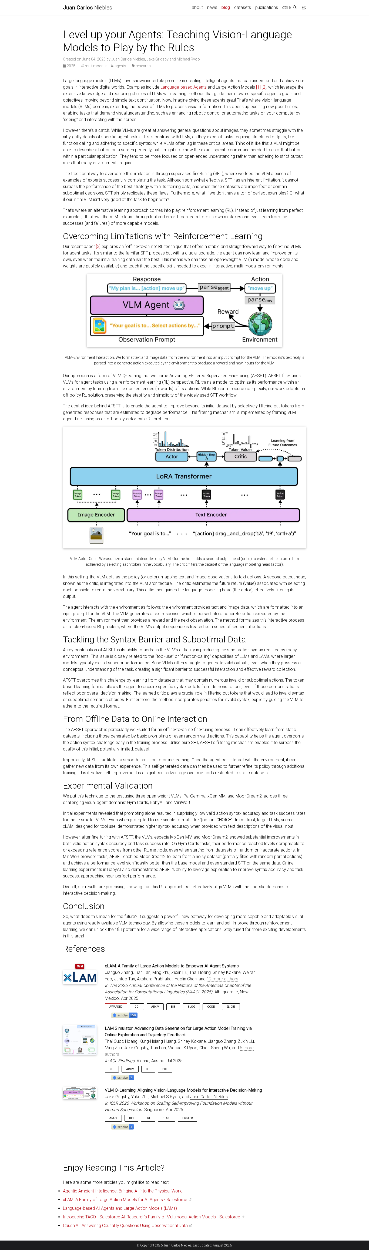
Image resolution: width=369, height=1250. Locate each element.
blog (226, 7)
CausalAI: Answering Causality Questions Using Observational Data (125, 1225)
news (212, 7)
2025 (71, 66)
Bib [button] (173, 1006)
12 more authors (222, 978)
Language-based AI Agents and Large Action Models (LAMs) (120, 1208)
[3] (98, 246)
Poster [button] (187, 1118)
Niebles (87, 7)
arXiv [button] (155, 1006)
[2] (264, 87)
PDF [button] (164, 1069)
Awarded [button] (116, 1006)
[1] (258, 87)
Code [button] (211, 1006)
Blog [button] (191, 1006)
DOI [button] (137, 1006)
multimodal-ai (96, 66)
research (143, 66)
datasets (242, 7)
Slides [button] (231, 1006)
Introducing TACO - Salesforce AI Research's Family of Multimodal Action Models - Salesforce (151, 1216)
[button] (124, 1014)
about (197, 7)
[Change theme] (302, 6)
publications (266, 7)
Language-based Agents (183, 87)
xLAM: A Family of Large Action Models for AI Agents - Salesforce (125, 1199)
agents (120, 66)
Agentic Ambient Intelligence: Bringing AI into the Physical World (123, 1191)
